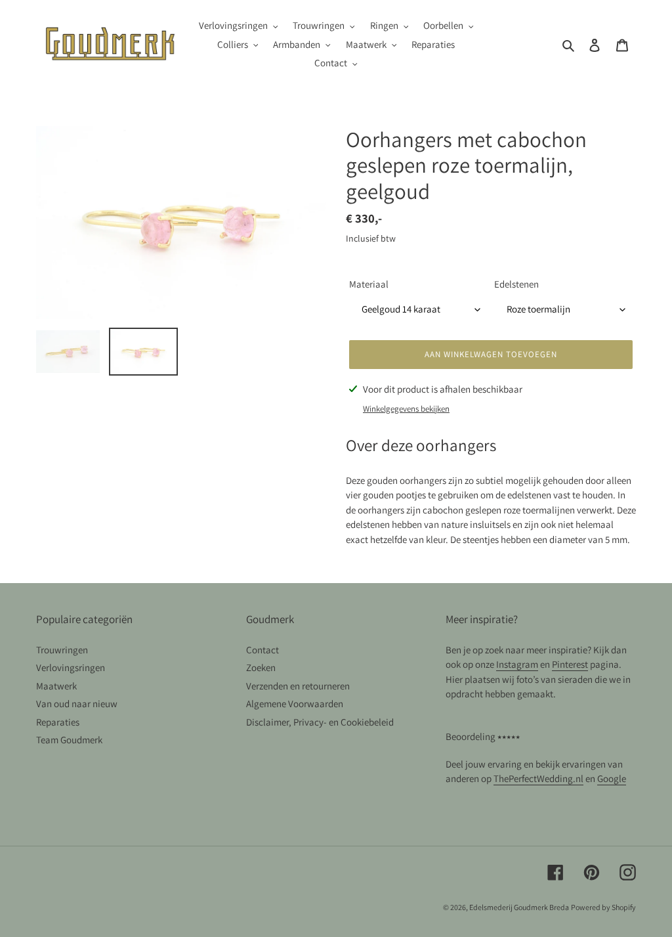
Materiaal (368, 284)
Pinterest (570, 664)
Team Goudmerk (69, 739)
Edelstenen (516, 284)
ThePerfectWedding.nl (538, 778)
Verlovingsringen (70, 667)
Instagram (517, 664)
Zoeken (261, 667)
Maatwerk (56, 686)
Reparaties (57, 722)
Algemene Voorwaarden (294, 703)
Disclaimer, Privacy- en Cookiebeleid (320, 722)
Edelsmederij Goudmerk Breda (519, 907)
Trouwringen (62, 649)
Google (611, 778)
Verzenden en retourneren (298, 686)
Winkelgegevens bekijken (406, 408)
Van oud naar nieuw (76, 703)
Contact (262, 649)
